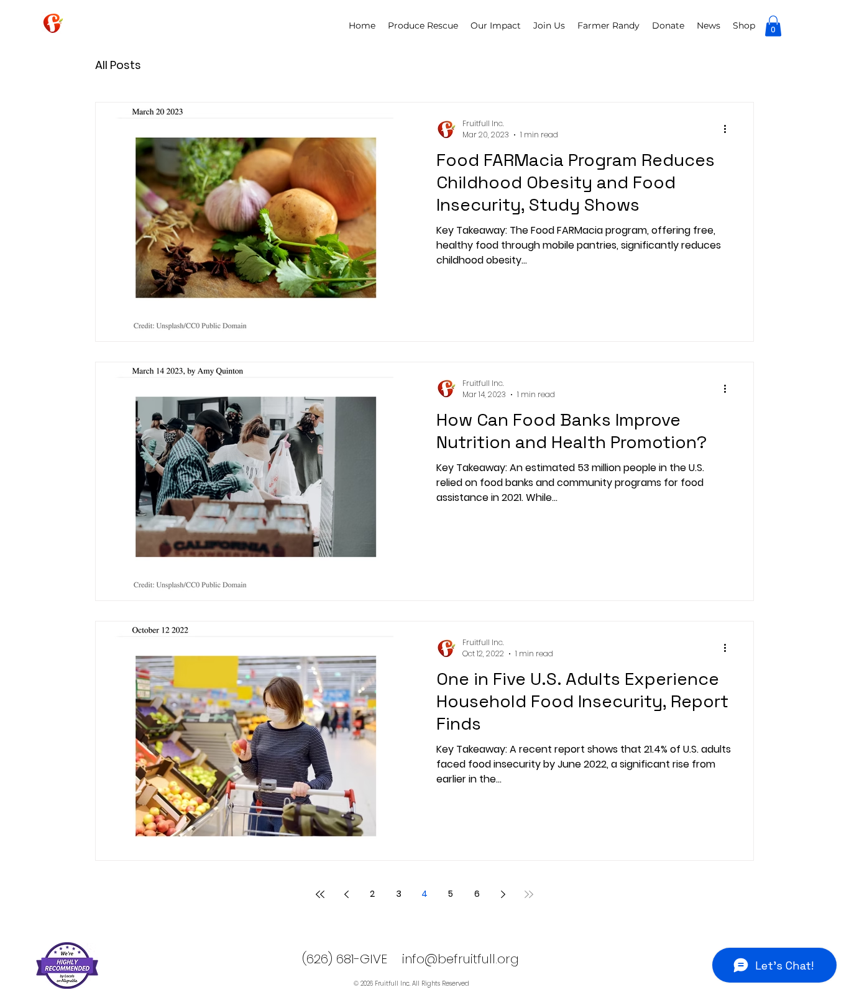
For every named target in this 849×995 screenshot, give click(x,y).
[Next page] (503, 894)
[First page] (320, 894)
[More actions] (729, 129)
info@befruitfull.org (460, 959)
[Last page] (529, 894)
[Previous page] (346, 894)
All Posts (118, 65)
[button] (773, 26)
